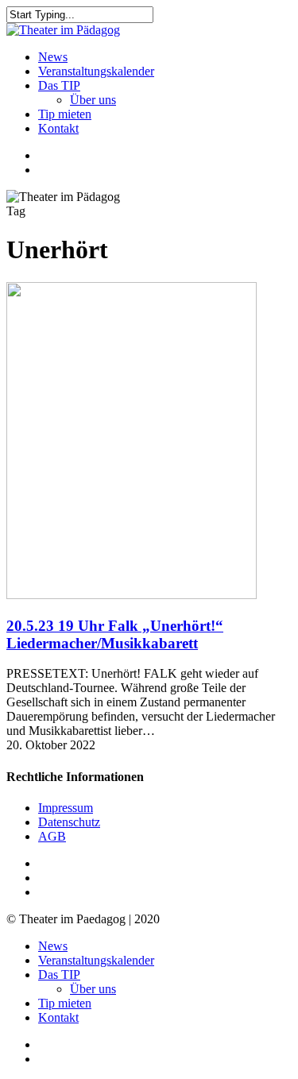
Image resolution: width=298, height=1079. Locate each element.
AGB (52, 836)
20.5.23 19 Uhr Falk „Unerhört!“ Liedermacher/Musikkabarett (114, 634)
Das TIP (59, 974)
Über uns (93, 989)
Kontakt (58, 1017)
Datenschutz (69, 822)
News (53, 946)
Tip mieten (64, 1003)
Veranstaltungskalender (96, 960)
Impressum (65, 807)
